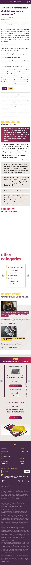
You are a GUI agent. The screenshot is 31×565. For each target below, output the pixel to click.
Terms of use (4, 463)
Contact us (22, 463)
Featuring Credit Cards (16, 267)
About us (22, 461)
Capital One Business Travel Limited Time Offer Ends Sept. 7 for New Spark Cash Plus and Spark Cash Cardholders (15, 314)
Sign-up (27, 471)
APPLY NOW (15, 386)
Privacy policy (5, 461)
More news (12, 323)
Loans (10, 88)
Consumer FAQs (5, 456)
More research (13, 347)
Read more (25, 160)
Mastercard (13, 275)
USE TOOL (15, 417)
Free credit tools (24, 451)
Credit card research (6, 453)
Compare (13, 395)
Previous (3, 275)
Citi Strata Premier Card (15, 366)
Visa (11, 278)
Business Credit (14, 281)
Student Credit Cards (16, 273)
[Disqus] (15, 232)
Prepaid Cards (14, 270)
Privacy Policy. (14, 477)
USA (4, 480)
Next (28, 275)
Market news (4, 451)
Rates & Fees (15, 382)
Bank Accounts (14, 284)
